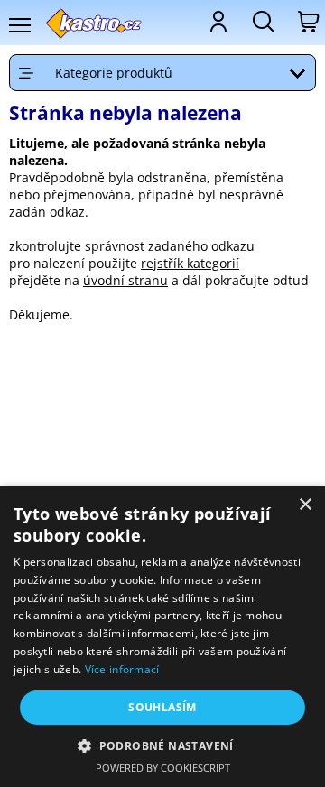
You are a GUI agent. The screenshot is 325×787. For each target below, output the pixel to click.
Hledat (261, 21)
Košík (306, 21)
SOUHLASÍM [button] (162, 707)
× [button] (304, 505)
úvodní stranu (125, 280)
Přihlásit (216, 21)
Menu (19, 25)
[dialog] (162, 636)
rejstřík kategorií (190, 263)
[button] (162, 745)
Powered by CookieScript (163, 767)
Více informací (122, 669)
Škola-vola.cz (94, 23)
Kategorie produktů (113, 72)
